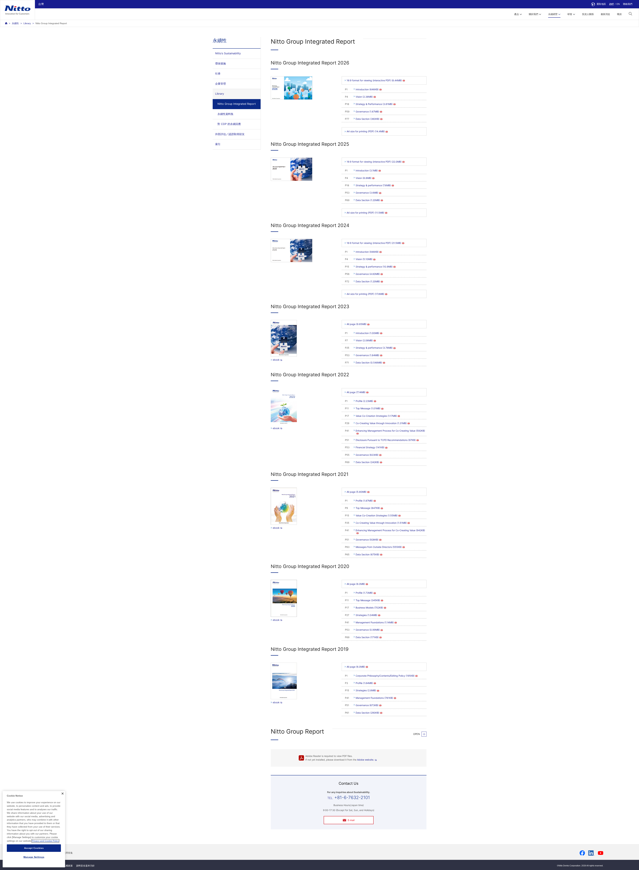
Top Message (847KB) (368, 508)
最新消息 (605, 14)
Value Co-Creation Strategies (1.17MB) (376, 415)
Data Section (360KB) (367, 118)
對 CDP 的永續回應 (229, 124)
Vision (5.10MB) (364, 259)
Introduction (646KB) (367, 89)
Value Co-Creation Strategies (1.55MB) (377, 515)
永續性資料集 (225, 114)
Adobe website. (365, 759)
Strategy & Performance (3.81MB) (374, 104)
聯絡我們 (627, 4)
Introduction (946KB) (367, 251)
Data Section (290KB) (367, 712)
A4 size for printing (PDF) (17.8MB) (365, 293)
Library (27, 23)
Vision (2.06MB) (364, 340)
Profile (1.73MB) (364, 592)
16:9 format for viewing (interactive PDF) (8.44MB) (374, 80)
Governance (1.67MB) (367, 111)
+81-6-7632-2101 (352, 797)
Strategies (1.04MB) (366, 615)
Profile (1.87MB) (364, 500)
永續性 (15, 23)
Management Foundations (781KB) (374, 697)
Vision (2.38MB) (364, 96)
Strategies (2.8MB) (366, 690)
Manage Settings (33, 857)
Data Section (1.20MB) (368, 200)
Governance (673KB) (367, 705)
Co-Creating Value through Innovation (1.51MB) (381, 522)
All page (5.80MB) (356, 491)
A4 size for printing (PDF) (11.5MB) (365, 212)
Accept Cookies (34, 848)
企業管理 (220, 83)
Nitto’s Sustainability (228, 53)
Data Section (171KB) (367, 637)
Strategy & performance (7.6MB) (373, 185)
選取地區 (601, 4)
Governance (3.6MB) (367, 192)
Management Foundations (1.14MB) (375, 622)
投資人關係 (588, 14)
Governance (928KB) (367, 539)
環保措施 (220, 63)
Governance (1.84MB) (367, 355)
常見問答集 (67, 853)
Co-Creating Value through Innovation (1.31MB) (381, 423)
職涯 (619, 14)
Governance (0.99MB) (368, 629)
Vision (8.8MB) (363, 178)
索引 (217, 144)
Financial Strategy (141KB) (370, 447)
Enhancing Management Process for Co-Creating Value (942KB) (390, 530)
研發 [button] (569, 14)
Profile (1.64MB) (364, 683)
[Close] (62, 793)
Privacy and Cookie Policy (45, 841)
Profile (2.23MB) (364, 401)
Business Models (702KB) (369, 607)
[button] (630, 13)
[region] (34, 829)
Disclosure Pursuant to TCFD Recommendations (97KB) (386, 440)
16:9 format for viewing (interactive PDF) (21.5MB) (374, 243)
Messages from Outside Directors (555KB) (379, 547)
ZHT (611, 4)
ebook (276, 359)
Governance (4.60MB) (368, 274)
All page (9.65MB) (356, 324)
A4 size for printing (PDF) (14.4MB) (366, 131)
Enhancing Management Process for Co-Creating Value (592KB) (390, 430)
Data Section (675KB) (367, 554)
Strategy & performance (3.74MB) (374, 347)
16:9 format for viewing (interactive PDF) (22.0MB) (374, 161)
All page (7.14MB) (356, 392)
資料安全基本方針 (85, 865)
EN (618, 4)
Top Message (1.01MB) (368, 408)
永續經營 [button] (552, 14)
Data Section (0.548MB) (369, 362)
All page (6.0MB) (356, 583)
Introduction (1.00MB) (367, 333)
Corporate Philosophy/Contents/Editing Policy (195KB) (385, 675)
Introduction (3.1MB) (367, 170)
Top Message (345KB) (368, 600)
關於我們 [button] (533, 14)
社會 (217, 73)
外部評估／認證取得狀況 (229, 134)
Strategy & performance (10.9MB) (374, 266)
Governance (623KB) (367, 454)
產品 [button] (516, 14)
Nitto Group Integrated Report (236, 103)
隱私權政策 (67, 865)
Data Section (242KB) (367, 462)
